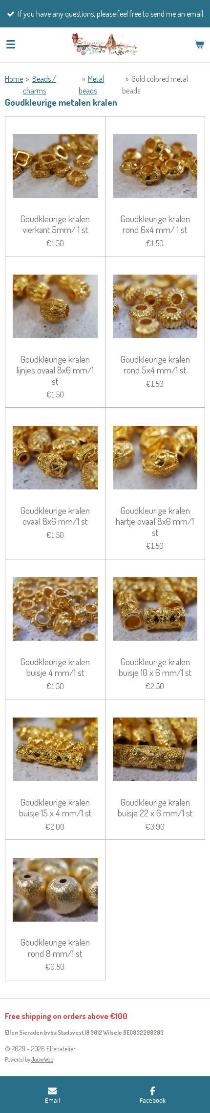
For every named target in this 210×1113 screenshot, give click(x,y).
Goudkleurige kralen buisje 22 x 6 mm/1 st (155, 808)
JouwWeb (42, 1059)
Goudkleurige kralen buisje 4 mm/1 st (55, 667)
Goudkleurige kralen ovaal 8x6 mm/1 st (55, 516)
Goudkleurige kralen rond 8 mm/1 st (55, 948)
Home (14, 79)
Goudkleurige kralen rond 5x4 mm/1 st (155, 365)
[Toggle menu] (10, 44)
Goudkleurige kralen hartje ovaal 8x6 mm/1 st (155, 521)
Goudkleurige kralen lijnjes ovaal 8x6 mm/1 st (55, 370)
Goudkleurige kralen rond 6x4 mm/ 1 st (155, 224)
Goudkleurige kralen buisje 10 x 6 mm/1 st (155, 667)
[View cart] (199, 44)
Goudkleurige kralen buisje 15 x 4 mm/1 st (55, 808)
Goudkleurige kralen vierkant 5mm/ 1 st (55, 224)
